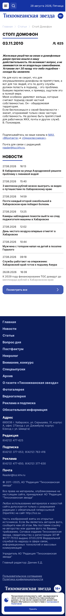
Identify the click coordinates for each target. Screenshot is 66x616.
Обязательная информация (25, 410)
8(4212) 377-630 (35, 463)
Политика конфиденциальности (23, 579)
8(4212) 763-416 (35, 451)
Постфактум (13, 349)
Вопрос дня (12, 342)
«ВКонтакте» (11, 138)
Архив (8, 376)
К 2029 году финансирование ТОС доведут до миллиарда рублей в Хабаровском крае (32, 278)
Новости (9, 329)
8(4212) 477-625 (13, 440)
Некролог (10, 356)
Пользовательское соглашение (22, 576)
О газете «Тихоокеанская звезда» (30, 383)
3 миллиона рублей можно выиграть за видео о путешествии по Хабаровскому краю (32, 187)
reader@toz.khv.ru (14, 147)
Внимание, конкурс (18, 362)
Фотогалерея (13, 389)
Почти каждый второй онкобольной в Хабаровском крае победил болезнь (27, 202)
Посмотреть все (34, 290)
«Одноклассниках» (34, 138)
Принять (33, 609)
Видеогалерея (14, 396)
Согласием (52, 602)
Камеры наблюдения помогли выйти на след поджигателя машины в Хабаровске (31, 217)
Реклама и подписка (19, 403)
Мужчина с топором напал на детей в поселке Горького (32, 248)
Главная (8, 26)
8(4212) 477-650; (13, 463)
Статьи (22, 26)
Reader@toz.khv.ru (14, 475)
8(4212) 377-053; (13, 451)
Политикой (16, 603)
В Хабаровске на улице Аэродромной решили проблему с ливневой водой (32, 172)
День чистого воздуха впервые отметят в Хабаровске (29, 233)
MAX (51, 134)
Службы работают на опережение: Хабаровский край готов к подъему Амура (30, 263)
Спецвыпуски (14, 369)
